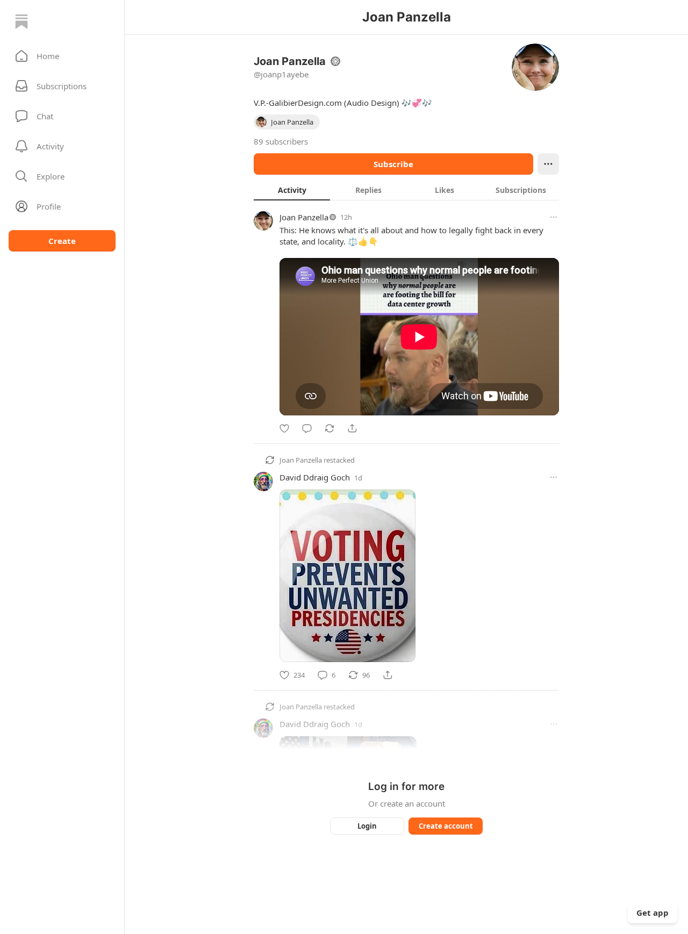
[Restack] (329, 428)
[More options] (553, 217)
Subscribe (393, 164)
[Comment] (307, 428)
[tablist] (406, 189)
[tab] (292, 189)
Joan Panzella (304, 217)
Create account (446, 826)
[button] (62, 56)
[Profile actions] (548, 164)
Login (367, 826)
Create (62, 240)
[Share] (352, 428)
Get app (652, 912)
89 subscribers (281, 141)
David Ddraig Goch (315, 477)
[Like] (284, 428)
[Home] (21, 21)
